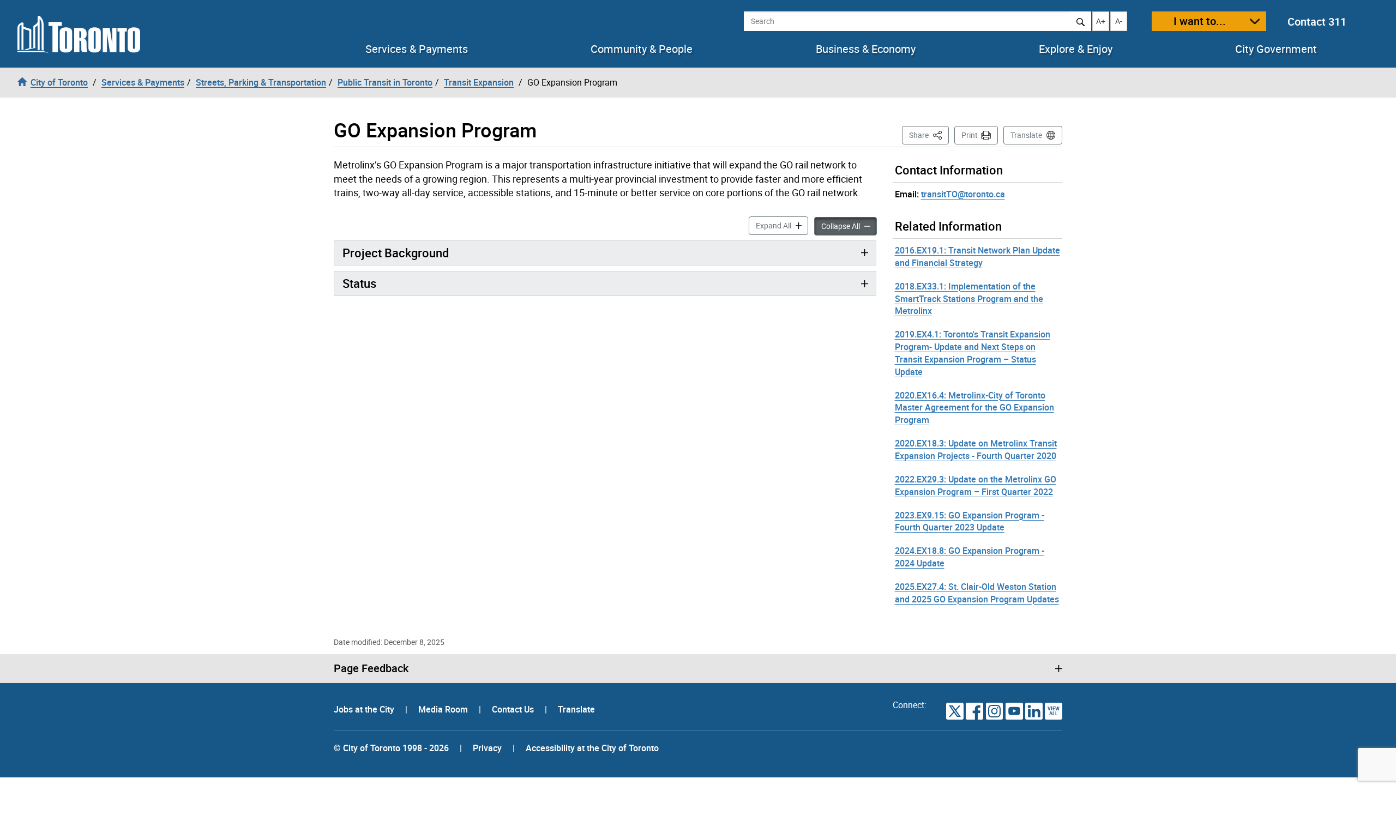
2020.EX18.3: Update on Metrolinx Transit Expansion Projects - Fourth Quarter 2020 (976, 449)
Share (929, 134)
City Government (1276, 49)
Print (969, 135)
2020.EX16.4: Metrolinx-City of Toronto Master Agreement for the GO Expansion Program (974, 407)
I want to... (1200, 21)
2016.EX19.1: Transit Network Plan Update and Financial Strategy (977, 256)
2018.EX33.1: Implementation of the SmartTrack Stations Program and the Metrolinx (969, 298)
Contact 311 (1316, 21)
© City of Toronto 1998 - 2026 (391, 748)
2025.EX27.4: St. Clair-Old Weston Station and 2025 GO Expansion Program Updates (977, 593)
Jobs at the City (365, 709)
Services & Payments (416, 49)
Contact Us (514, 709)
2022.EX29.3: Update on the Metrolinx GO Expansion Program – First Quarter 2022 (975, 485)
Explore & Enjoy (1075, 49)
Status (359, 283)
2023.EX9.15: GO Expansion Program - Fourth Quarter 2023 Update (969, 521)
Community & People (642, 49)
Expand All (782, 225)
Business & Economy (866, 49)
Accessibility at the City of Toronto (592, 748)
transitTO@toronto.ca (963, 194)
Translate (1026, 135)
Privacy (487, 748)
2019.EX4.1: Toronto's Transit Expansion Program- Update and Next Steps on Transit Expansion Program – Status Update (972, 353)
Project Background (395, 253)
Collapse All (849, 225)
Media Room (444, 709)
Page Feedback (371, 668)
